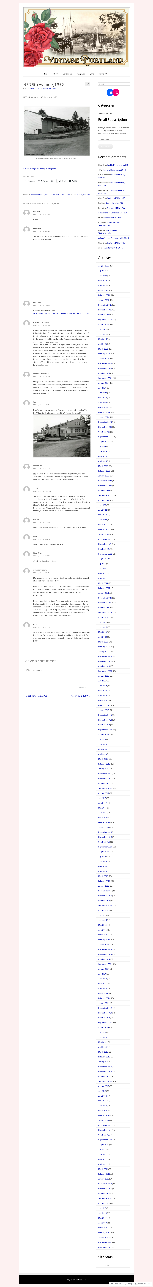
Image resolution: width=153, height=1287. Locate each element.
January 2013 (103, 1062)
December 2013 (105, 1008)
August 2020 (103, 617)
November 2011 (105, 1130)
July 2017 (102, 798)
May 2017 (102, 808)
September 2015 (105, 905)
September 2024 (105, 378)
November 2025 (105, 310)
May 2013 (102, 1042)
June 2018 (102, 744)
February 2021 (104, 588)
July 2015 (102, 915)
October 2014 (104, 959)
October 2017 (104, 783)
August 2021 (103, 559)
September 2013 (105, 1023)
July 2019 (102, 681)
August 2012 (103, 1086)
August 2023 (103, 442)
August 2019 (103, 676)
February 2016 (104, 881)
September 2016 (105, 847)
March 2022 (103, 525)
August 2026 (103, 266)
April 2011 (102, 1164)
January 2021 (103, 593)
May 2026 (102, 280)
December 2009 (105, 1242)
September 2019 (105, 671)
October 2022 (104, 490)
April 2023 (102, 461)
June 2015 (102, 920)
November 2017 (105, 779)
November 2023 (105, 427)
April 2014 (102, 988)
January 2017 (103, 827)
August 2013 (103, 1027)
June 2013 (102, 1037)
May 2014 (102, 984)
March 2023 (103, 466)
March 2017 (103, 818)
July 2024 (102, 388)
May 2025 (102, 339)
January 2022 (103, 534)
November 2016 (105, 837)
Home (46, 74)
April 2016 (102, 871)
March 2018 (103, 759)
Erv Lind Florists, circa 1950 (118, 165)
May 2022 (102, 515)
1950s (33, 195)
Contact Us (67, 74)
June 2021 (102, 569)
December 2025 (105, 305)
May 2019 (102, 691)
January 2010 (103, 1237)
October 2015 (104, 901)
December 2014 (105, 949)
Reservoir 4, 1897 (80, 696)
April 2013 (102, 1047)
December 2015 (105, 891)
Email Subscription (112, 120)
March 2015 (103, 935)
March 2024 (103, 407)
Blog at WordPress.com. (76, 1280)
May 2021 (102, 573)
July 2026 (102, 271)
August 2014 (103, 969)
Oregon (79, 195)
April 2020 (102, 637)
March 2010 (103, 1228)
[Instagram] (117, 92)
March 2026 (103, 290)
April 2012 (102, 1106)
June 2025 (102, 334)
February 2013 (104, 1057)
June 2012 (102, 1096)
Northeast (66, 195)
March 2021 (103, 583)
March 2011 (103, 1169)
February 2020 (104, 647)
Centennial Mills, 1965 (116, 198)
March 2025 (103, 349)
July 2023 (102, 446)
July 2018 (102, 739)
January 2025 (103, 359)
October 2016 (104, 842)
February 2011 (104, 1174)
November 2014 (105, 954)
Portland (86, 195)
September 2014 (105, 964)
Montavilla (57, 195)
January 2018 (103, 769)
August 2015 (103, 910)
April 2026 (102, 285)
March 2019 (103, 700)
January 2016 (103, 886)
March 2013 (103, 1052)
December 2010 (105, 1184)
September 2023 (105, 437)
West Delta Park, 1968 (35, 696)
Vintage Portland (49, 88)
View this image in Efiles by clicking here (39, 169)
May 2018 (102, 749)
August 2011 (103, 1145)
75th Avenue (39, 195)
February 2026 (104, 295)
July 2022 (102, 505)
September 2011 (105, 1140)
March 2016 (103, 876)
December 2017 (105, 774)
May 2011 (102, 1159)
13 (88, 84)
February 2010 (104, 1233)
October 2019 (104, 666)
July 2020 (102, 622)
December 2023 (105, 422)
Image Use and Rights (85, 74)
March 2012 (103, 1111)
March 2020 (103, 642)
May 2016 (102, 866)
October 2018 (104, 725)
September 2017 (105, 788)
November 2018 (105, 720)
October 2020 (104, 608)
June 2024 (102, 393)
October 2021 (104, 549)
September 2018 (105, 730)
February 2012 (104, 1115)
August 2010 (103, 1203)
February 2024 (104, 412)
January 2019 (103, 710)
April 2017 (102, 813)
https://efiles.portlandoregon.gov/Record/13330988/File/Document (61, 313)
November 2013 (105, 1013)
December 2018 (105, 715)
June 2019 (102, 686)
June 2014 (102, 979)
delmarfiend (103, 213)
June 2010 (102, 1213)
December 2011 (105, 1125)
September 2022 (105, 495)
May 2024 (102, 398)
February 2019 (104, 705)
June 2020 (102, 627)
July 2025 (102, 329)
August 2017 (103, 793)
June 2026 (102, 276)
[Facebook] (111, 92)
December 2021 (105, 539)
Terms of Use (104, 74)
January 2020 (103, 652)
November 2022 (105, 486)
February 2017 (104, 822)
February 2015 (104, 940)
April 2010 (102, 1223)
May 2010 (102, 1218)
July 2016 (102, 857)
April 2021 (102, 578)
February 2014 (104, 998)
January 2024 (103, 417)
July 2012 (102, 1091)
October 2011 (104, 1135)
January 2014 (103, 1003)
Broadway (48, 195)
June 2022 (102, 510)
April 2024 (102, 403)
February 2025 (104, 354)
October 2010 (104, 1193)
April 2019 (102, 695)
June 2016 (102, 861)
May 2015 (102, 925)
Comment (82, 687)
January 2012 (103, 1120)
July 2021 (102, 564)
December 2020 (105, 598)
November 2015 (105, 896)
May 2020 (102, 632)
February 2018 (104, 764)
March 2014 (103, 993)
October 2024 (104, 373)
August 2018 (103, 735)
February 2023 (104, 471)
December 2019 (105, 656)
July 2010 (102, 1208)
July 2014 (102, 974)
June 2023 (102, 451)
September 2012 (105, 1081)
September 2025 (105, 320)
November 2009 (105, 1247)
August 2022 (103, 500)
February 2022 (104, 529)
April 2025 (102, 344)
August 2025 (103, 324)
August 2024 (103, 383)
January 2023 (103, 476)
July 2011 (102, 1150)
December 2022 (105, 481)
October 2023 (104, 432)
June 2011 (102, 1154)
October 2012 (104, 1076)
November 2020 (105, 603)
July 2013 (102, 1032)
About (55, 74)
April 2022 (102, 520)
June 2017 (102, 803)
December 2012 (105, 1067)
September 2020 (105, 613)
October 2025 (104, 315)
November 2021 (105, 544)
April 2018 (102, 754)
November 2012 (105, 1071)
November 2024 (105, 368)
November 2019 (105, 661)
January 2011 (103, 1179)
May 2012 (102, 1101)
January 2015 (103, 945)
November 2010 (105, 1189)
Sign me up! (105, 146)
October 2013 (104, 1018)
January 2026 (103, 300)
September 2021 (105, 554)
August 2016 (103, 852)
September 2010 (105, 1198)
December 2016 (105, 832)
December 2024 (105, 363)
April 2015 (102, 930)
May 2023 (102, 456)
